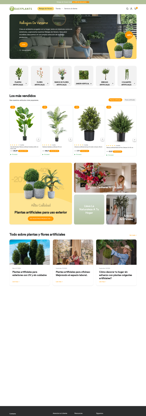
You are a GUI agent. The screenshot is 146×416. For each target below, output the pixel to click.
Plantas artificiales (115, 100)
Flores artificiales (130, 100)
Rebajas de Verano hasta (72, 2)
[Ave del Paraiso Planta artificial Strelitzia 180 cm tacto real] (25, 124)
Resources (78, 413)
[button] (23, 44)
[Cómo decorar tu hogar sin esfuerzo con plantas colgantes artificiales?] (116, 252)
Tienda (58, 9)
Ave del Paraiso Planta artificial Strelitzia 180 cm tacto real (24, 147)
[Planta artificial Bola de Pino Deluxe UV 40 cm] (121, 124)
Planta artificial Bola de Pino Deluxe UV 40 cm (119, 147)
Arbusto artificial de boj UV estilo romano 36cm (88, 147)
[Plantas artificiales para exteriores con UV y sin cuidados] (29, 252)
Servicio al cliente (70, 9)
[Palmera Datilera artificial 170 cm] (57, 124)
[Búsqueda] (127, 9)
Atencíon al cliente (60, 413)
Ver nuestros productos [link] (40, 219)
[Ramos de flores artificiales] (105, 178)
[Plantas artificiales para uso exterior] (40, 193)
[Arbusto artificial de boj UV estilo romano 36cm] (89, 124)
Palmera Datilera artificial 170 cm (52, 147)
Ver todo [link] (132, 235)
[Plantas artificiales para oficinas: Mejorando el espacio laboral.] (73, 252)
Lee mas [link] (15, 281)
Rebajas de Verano (45, 9)
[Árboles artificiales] (121, 209)
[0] (135, 9)
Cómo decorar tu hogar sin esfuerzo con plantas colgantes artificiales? (115, 275)
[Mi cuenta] (131, 9)
